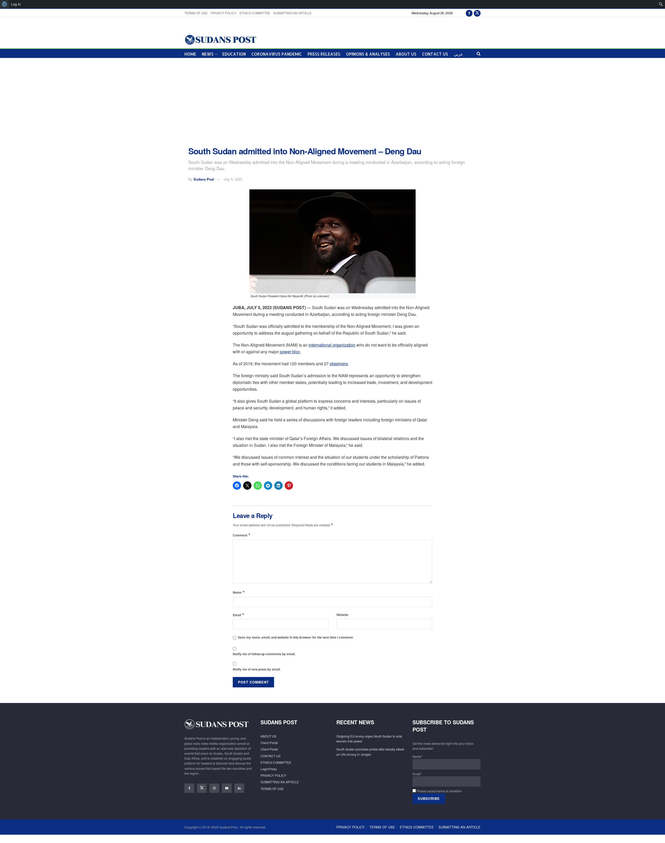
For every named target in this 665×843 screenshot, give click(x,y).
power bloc (290, 352)
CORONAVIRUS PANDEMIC (276, 54)
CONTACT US (435, 54)
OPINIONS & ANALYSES (368, 54)
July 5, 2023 (233, 179)
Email (238, 614)
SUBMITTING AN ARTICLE (292, 13)
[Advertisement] (332, 102)
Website (342, 614)
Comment (242, 535)
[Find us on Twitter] (477, 13)
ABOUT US (406, 54)
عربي (458, 54)
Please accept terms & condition (439, 791)
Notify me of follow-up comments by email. (264, 654)
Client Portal (269, 742)
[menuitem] (4, 4)
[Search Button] (479, 53)
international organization (332, 345)
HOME (190, 54)
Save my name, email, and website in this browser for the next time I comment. (296, 637)
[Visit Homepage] (220, 39)
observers (339, 364)
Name (239, 592)
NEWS (208, 54)
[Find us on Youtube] (227, 788)
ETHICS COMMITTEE (255, 13)
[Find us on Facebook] (469, 13)
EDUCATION (234, 54)
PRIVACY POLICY (223, 13)
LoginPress (269, 769)
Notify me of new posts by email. (257, 669)
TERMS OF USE (196, 13)
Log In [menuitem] (16, 4)
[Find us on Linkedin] (239, 788)
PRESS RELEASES (324, 54)
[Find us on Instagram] (214, 788)
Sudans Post (204, 179)
